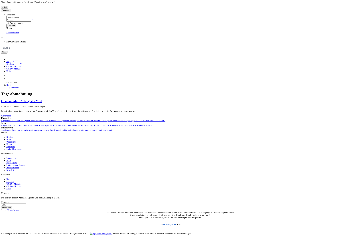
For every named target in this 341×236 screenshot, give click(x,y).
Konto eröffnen (12, 33)
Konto (9, 144)
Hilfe (8, 139)
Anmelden (6, 10)
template (44, 130)
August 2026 (7, 125)
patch (53, 130)
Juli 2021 (104, 125)
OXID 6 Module (13, 69)
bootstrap (37, 130)
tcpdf (110, 130)
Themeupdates (106, 120)
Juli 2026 (18, 125)
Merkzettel (10, 146)
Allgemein (5, 120)
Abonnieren (6, 208)
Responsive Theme (92, 120)
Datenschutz (11, 163)
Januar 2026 (62, 125)
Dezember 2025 (75, 125)
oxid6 (100, 130)
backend (71, 130)
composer (93, 130)
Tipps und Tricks (138, 120)
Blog (8, 61)
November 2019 (144, 125)
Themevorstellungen (122, 120)
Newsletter (10, 170)
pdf (49, 130)
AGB (8, 160)
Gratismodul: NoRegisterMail (21, 101)
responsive (25, 130)
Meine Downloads (14, 149)
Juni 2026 (29, 125)
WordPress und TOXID (155, 120)
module (58, 130)
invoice (81, 130)
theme (14, 130)
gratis (31, 130)
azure (76, 130)
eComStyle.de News (27, 120)
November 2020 (117, 125)
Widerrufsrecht (12, 168)
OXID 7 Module (13, 184)
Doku (8, 71)
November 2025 (91, 125)
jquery (87, 130)
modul (3, 130)
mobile (64, 130)
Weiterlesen (6, 116)
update (8, 130)
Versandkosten (13, 210)
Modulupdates (42, 120)
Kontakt (9, 137)
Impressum (11, 158)
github (105, 130)
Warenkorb (11, 142)
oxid (18, 130)
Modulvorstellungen (57, 120)
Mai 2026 (39, 125)
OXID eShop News (75, 120)
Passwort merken (16, 23)
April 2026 (49, 125)
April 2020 (130, 125)
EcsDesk (14, 120)
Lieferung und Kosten (15, 165)
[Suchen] (39, 48)
